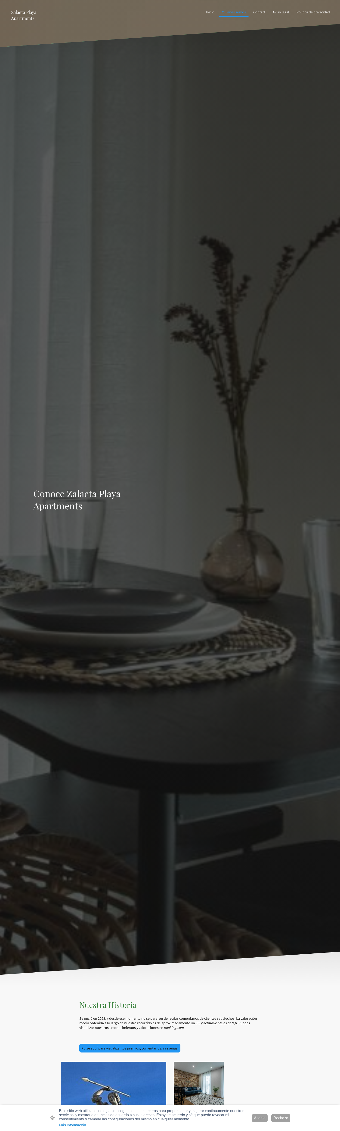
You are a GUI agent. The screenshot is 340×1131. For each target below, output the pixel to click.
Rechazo (280, 1118)
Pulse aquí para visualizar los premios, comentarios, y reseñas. (129, 1048)
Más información (72, 1125)
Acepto (260, 1118)
